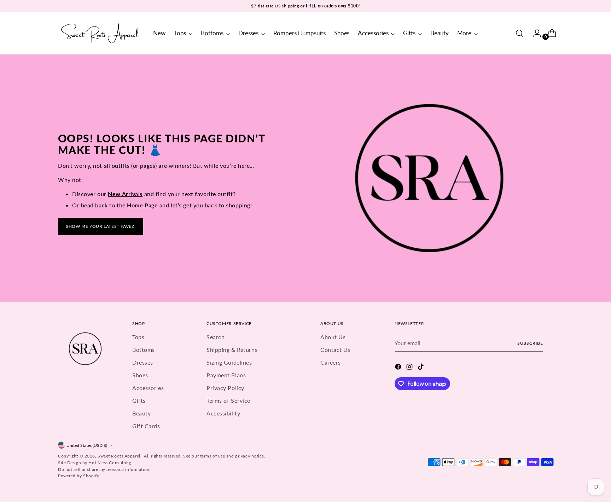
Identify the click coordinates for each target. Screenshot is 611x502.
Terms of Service (228, 400)
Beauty (141, 413)
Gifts (139, 400)
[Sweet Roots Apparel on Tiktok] (421, 367)
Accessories (148, 387)
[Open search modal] (519, 33)
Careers (330, 362)
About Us (332, 336)
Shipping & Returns (231, 349)
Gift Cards (146, 426)
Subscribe (530, 343)
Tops (138, 336)
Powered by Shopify (78, 475)
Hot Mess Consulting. (110, 462)
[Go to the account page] (534, 33)
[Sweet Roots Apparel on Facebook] (399, 367)
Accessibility (223, 413)
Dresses (142, 362)
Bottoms (143, 349)
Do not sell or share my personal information (104, 469)
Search (215, 336)
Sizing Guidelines (229, 362)
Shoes (140, 375)
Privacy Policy (225, 387)
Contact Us (335, 349)
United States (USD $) (86, 445)
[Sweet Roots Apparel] (100, 33)
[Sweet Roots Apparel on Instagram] (410, 367)
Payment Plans (226, 375)
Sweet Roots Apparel (119, 456)
